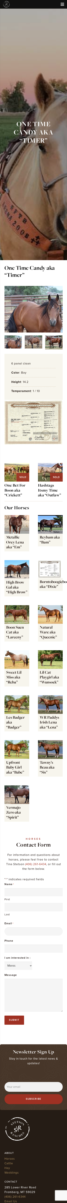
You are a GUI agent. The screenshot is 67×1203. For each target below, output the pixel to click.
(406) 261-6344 (15, 1197)
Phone (8, 941)
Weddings (11, 1172)
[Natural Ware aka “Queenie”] (50, 623)
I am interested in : (17, 958)
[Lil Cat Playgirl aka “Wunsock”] (50, 668)
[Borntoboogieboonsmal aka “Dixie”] (50, 578)
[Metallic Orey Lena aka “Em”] (16, 533)
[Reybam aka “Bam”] (50, 533)
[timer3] (33, 309)
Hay (7, 1168)
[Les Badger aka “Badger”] (16, 713)
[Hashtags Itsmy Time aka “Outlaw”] (50, 465)
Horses (9, 1159)
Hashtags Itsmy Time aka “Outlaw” (49, 490)
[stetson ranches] (6, 4)
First (7, 899)
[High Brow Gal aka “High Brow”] (16, 578)
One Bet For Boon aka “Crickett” (15, 490)
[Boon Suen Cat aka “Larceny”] (16, 623)
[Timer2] (54, 342)
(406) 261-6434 (35, 864)
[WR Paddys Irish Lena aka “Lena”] (50, 713)
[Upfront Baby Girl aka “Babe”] (16, 758)
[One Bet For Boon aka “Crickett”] (16, 465)
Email (9, 923)
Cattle (8, 1163)
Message (10, 975)
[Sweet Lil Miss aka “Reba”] (16, 668)
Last (7, 914)
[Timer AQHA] (33, 422)
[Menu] (62, 4)
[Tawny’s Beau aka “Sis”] (50, 758)
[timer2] (33, 342)
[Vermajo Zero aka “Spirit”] (16, 803)
